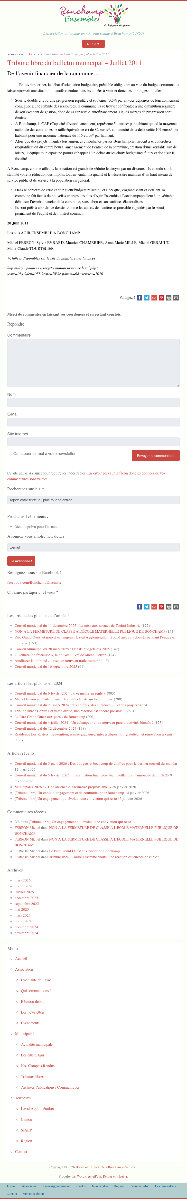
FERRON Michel (27, 827)
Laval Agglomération (37, 1108)
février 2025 (24, 921)
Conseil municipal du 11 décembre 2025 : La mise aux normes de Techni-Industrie (77, 625)
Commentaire (19, 335)
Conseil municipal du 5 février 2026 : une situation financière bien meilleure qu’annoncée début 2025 (92, 775)
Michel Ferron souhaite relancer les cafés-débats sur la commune (64, 698)
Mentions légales (34, 1194)
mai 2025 (22, 909)
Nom (11, 394)
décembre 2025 (26, 897)
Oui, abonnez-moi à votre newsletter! (44, 453)
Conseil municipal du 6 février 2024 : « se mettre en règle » (60, 693)
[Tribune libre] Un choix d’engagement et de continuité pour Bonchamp (69, 792)
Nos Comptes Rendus (38, 1065)
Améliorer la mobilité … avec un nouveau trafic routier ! (57, 660)
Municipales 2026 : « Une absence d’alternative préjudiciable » (63, 786)
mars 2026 (23, 880)
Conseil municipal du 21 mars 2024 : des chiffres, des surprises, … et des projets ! (77, 704)
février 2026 (24, 885)
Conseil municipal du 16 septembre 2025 (46, 666)
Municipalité (24, 1033)
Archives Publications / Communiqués (50, 1087)
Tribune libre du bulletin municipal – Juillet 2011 (74, 62)
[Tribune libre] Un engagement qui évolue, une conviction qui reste (66, 798)
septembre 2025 (27, 903)
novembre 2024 (26, 932)
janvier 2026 (24, 891)
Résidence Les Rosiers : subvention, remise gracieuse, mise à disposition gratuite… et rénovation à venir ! (95, 734)
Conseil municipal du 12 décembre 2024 (45, 728)
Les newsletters (33, 1012)
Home (32, 54)
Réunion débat (32, 1001)
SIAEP (26, 1129)
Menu (91, 43)
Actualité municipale (37, 1044)
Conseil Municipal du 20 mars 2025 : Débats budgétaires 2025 (62, 648)
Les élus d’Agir (32, 1054)
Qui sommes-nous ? (36, 990)
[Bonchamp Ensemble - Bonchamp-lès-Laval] (93, 25)
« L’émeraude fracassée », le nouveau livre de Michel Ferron (60, 654)
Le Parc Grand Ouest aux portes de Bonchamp (50, 716)
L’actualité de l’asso (36, 979)
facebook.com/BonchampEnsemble (34, 582)
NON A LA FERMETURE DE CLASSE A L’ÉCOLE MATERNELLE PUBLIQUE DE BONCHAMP (90, 631)
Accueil (21, 958)
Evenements (30, 1022)
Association (24, 969)
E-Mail (13, 414)
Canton (26, 1119)
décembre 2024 (26, 926)
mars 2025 (23, 915)
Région (26, 1140)
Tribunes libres (32, 1076)
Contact (21, 1151)
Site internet (17, 433)
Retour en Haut (113, 1176)
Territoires (23, 1097)
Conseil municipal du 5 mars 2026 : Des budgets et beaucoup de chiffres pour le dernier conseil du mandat (96, 763)
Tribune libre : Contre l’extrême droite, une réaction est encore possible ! (70, 710)
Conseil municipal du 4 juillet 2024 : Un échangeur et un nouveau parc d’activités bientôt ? (84, 722)
